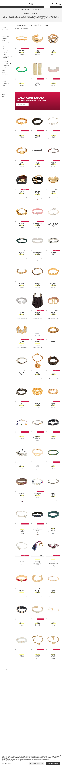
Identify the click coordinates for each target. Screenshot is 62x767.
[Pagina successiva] (53, 669)
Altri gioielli (6, 46)
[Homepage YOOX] (31, 4)
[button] (7, 27)
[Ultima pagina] (59, 669)
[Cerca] (52, 4)
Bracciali (6, 50)
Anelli (5, 48)
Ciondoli (5, 52)
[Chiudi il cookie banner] (60, 755)
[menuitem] (3, 4)
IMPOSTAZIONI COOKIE (6, 763)
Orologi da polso (7, 63)
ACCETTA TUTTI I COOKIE (53, 763)
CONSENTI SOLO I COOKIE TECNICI (36, 763)
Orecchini (6, 61)
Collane (5, 54)
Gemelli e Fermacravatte (7, 60)
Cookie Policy (46, 759)
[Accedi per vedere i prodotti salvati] (56, 4)
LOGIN (59, 1)
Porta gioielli (6, 65)
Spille (5, 67)
